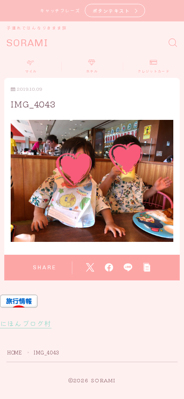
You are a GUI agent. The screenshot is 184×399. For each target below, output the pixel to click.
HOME (14, 352)
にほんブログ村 (25, 323)
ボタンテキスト (111, 10)
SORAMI (27, 43)
